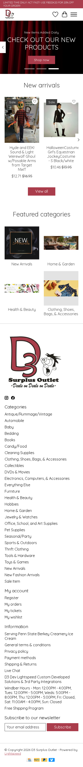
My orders (13, 604)
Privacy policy (16, 651)
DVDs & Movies (17, 472)
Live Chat (12, 670)
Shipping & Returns (21, 664)
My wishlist (13, 617)
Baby (9, 427)
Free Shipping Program (24, 708)
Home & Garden (61, 264)
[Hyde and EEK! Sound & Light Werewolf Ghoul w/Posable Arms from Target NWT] (22, 120)
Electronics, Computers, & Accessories (37, 478)
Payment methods (20, 657)
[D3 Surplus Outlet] (9, 14)
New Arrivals (22, 264)
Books (10, 440)
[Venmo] (52, 760)
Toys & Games (17, 562)
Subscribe (62, 727)
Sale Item (12, 581)
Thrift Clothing (17, 549)
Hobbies (12, 504)
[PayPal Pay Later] (44, 760)
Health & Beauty (22, 309)
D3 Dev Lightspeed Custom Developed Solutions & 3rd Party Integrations (37, 679)
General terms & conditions (28, 645)
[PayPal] (37, 760)
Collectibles (14, 465)
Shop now (41, 60)
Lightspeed (13, 753)
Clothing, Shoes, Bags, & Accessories (61, 311)
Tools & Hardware (20, 555)
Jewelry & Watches (21, 517)
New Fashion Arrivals (22, 575)
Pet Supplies (15, 530)
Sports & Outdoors (21, 542)
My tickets (13, 610)
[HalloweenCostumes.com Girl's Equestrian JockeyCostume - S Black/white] (61, 120)
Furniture (12, 491)
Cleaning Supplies (19, 452)
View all (41, 191)
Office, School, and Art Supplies (31, 523)
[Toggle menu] (73, 14)
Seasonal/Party (18, 536)
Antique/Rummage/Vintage (28, 414)
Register (12, 598)
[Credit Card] (29, 760)
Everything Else (17, 485)
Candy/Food (16, 446)
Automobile (14, 420)
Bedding (12, 433)
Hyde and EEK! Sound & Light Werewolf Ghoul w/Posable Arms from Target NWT (22, 158)
